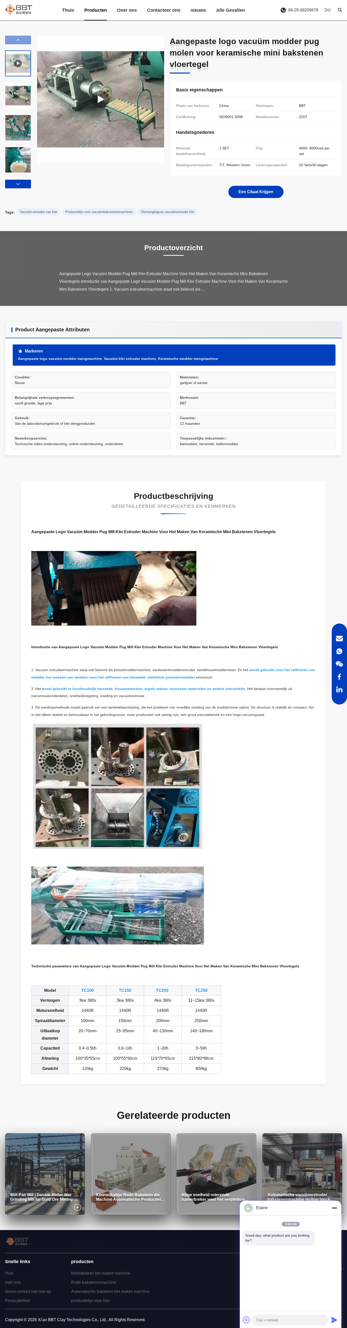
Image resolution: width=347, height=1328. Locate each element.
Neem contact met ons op (28, 1291)
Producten (95, 10)
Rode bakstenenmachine (93, 1282)
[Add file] (246, 1319)
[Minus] (334, 1208)
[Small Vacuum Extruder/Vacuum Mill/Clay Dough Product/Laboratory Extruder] (100, 99)
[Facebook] (339, 677)
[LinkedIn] (339, 689)
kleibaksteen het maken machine (100, 1273)
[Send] (334, 1319)
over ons (13, 1282)
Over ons (127, 10)
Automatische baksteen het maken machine (110, 1291)
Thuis (68, 10)
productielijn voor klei (90, 1300)
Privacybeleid (17, 1300)
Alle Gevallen (230, 10)
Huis (9, 1273)
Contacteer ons (163, 10)
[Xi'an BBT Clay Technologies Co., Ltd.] (18, 10)
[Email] (339, 638)
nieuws (198, 10)
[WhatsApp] (339, 651)
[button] (18, 184)
